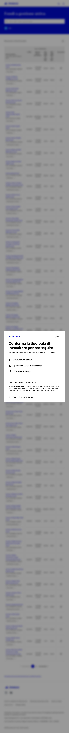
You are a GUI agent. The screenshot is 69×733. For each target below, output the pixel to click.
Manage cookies (31, 382)
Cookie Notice (19, 382)
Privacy (11, 382)
